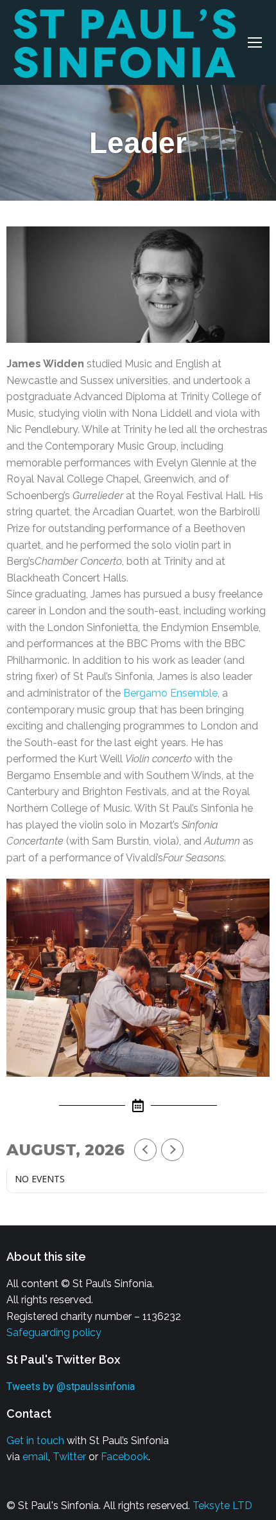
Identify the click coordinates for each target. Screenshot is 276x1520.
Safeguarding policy (53, 1332)
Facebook (124, 1457)
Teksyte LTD (222, 1505)
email (35, 1457)
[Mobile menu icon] (254, 42)
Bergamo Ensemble (170, 693)
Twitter (69, 1457)
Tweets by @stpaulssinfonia (70, 1386)
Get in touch (35, 1440)
